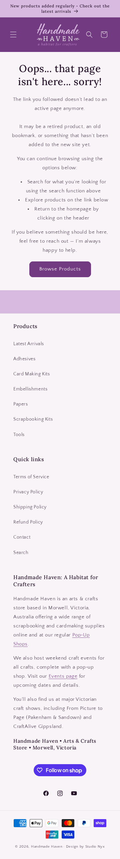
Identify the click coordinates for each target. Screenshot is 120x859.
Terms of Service (31, 477)
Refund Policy (28, 522)
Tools (19, 434)
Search (21, 552)
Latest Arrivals (28, 344)
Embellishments (30, 389)
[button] (13, 34)
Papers (20, 404)
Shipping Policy (30, 507)
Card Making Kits (31, 374)
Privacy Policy (28, 492)
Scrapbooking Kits (33, 419)
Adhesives (24, 359)
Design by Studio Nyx (85, 847)
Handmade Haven (47, 847)
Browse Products (60, 269)
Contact (21, 537)
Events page (63, 676)
